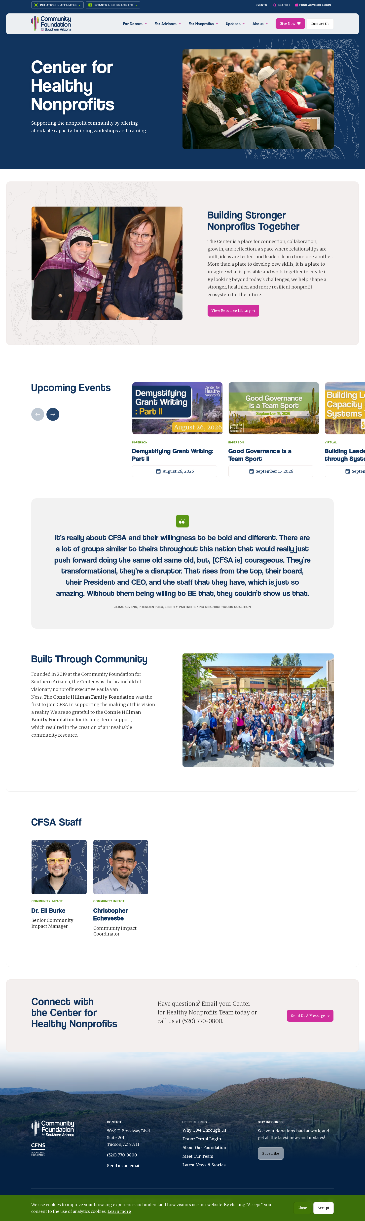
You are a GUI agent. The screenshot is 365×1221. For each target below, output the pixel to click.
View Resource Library (231, 311)
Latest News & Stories (204, 1164)
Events (261, 5)
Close (302, 1208)
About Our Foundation (204, 1147)
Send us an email (124, 1165)
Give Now (287, 24)
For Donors (133, 23)
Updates (233, 23)
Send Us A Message (308, 1016)
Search (284, 5)
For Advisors (166, 23)
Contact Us (320, 24)
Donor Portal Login (201, 1138)
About (258, 23)
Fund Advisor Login (315, 5)
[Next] (52, 415)
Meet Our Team (197, 1156)
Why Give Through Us (204, 1130)
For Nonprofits (201, 23)
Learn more (119, 1211)
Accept (323, 1208)
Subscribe (270, 1153)
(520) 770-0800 (122, 1154)
